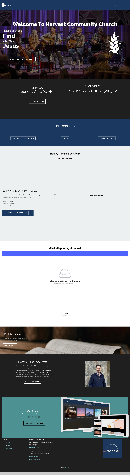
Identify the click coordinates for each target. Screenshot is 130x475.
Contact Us (107, 131)
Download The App (34, 423)
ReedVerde (66, 467)
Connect (106, 5)
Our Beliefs (6, 445)
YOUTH (65, 138)
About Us (99, 5)
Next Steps (114, 5)
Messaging (77, 463)
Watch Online (37, 101)
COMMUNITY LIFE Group (23, 138)
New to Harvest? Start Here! (19, 59)
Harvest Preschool (34, 459)
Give (126, 5)
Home (92, 5)
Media (121, 5)
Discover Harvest (23, 131)
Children (65, 131)
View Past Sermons (18, 212)
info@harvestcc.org (34, 447)
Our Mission (6, 442)
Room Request (33, 456)
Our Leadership (7, 448)
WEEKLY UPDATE (107, 138)
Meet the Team (32, 381)
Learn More (10, 345)
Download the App (13, 65)
